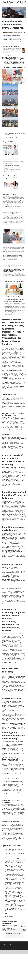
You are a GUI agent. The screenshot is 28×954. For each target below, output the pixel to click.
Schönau (11, 362)
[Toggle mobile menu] (25, 3)
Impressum (22, 944)
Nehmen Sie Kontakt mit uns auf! (13, 934)
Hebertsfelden (17, 362)
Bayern (4, 846)
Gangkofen (4, 365)
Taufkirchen (8, 883)
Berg (14, 903)
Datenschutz (11, 946)
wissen (5, 446)
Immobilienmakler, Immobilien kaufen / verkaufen (15, 134)
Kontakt (17, 946)
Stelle (3, 520)
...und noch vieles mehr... (11, 137)
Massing (18, 364)
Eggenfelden (16, 361)
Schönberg (21, 870)
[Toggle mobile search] (22, 3)
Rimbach (10, 361)
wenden (12, 402)
